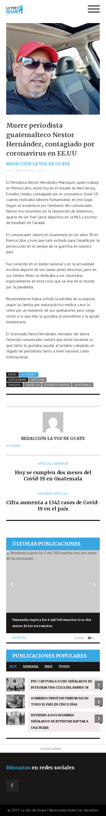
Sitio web (13, 445)
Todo (64, 666)
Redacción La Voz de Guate (38, 164)
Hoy (13, 666)
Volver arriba (50, 749)
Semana (30, 666)
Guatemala (82, 385)
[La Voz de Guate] (41, 9)
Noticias (38, 379)
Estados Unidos (56, 385)
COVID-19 (33, 385)
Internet (28, 374)
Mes (48, 666)
